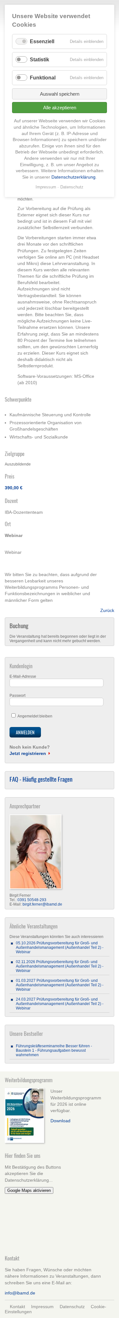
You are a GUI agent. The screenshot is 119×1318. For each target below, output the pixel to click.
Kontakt (17, 1306)
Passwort (17, 695)
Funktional (43, 77)
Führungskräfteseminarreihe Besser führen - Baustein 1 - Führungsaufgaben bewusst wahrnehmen (54, 1050)
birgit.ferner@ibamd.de (42, 904)
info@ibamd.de (20, 1292)
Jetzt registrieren (28, 753)
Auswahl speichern (59, 94)
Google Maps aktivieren (29, 1190)
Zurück (107, 610)
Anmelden (25, 732)
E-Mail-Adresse (23, 676)
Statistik (39, 59)
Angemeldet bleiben (34, 716)
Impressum (42, 1306)
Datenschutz (72, 1306)
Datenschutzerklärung (73, 177)
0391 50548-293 (31, 900)
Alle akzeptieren (59, 107)
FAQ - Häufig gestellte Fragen (41, 779)
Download (60, 1120)
